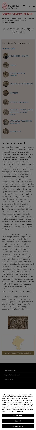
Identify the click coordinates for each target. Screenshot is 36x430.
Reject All (18, 421)
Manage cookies (18, 415)
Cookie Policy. (20, 411)
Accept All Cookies (18, 426)
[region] (18, 409)
